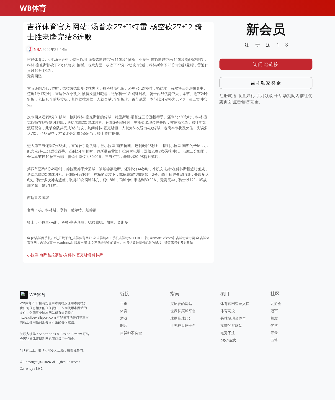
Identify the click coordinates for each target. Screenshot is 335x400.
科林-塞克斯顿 (79, 254)
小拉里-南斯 (37, 254)
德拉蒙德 (55, 254)
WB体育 (33, 8)
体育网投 (227, 310)
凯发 (274, 318)
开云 (274, 332)
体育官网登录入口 (235, 303)
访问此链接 (266, 64)
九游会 (276, 303)
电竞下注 (227, 332)
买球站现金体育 (233, 318)
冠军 (274, 310)
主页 (123, 303)
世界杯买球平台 (183, 310)
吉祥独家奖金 (266, 83)
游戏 (123, 318)
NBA (37, 49)
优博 (274, 325)
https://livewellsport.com (38, 317)
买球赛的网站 (181, 303)
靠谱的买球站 (231, 325)
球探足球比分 (181, 318)
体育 (123, 310)
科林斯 (97, 254)
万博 (274, 340)
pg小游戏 (228, 340)
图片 (123, 325)
